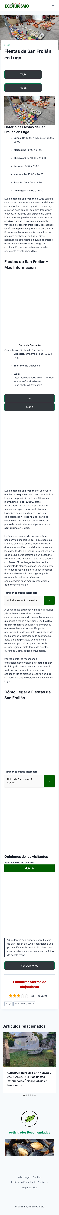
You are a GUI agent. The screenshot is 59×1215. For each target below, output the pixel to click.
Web (23, 74)
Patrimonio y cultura (24, 1003)
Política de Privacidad (23, 1182)
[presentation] (29, 1049)
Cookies (37, 1177)
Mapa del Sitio (29, 1187)
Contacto (43, 1182)
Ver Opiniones (29, 965)
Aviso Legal (23, 1177)
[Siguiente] (51, 1062)
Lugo (7, 45)
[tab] (24, 1095)
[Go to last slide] (7, 1062)
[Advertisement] (29, 301)
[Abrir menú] (53, 5)
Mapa (23, 87)
